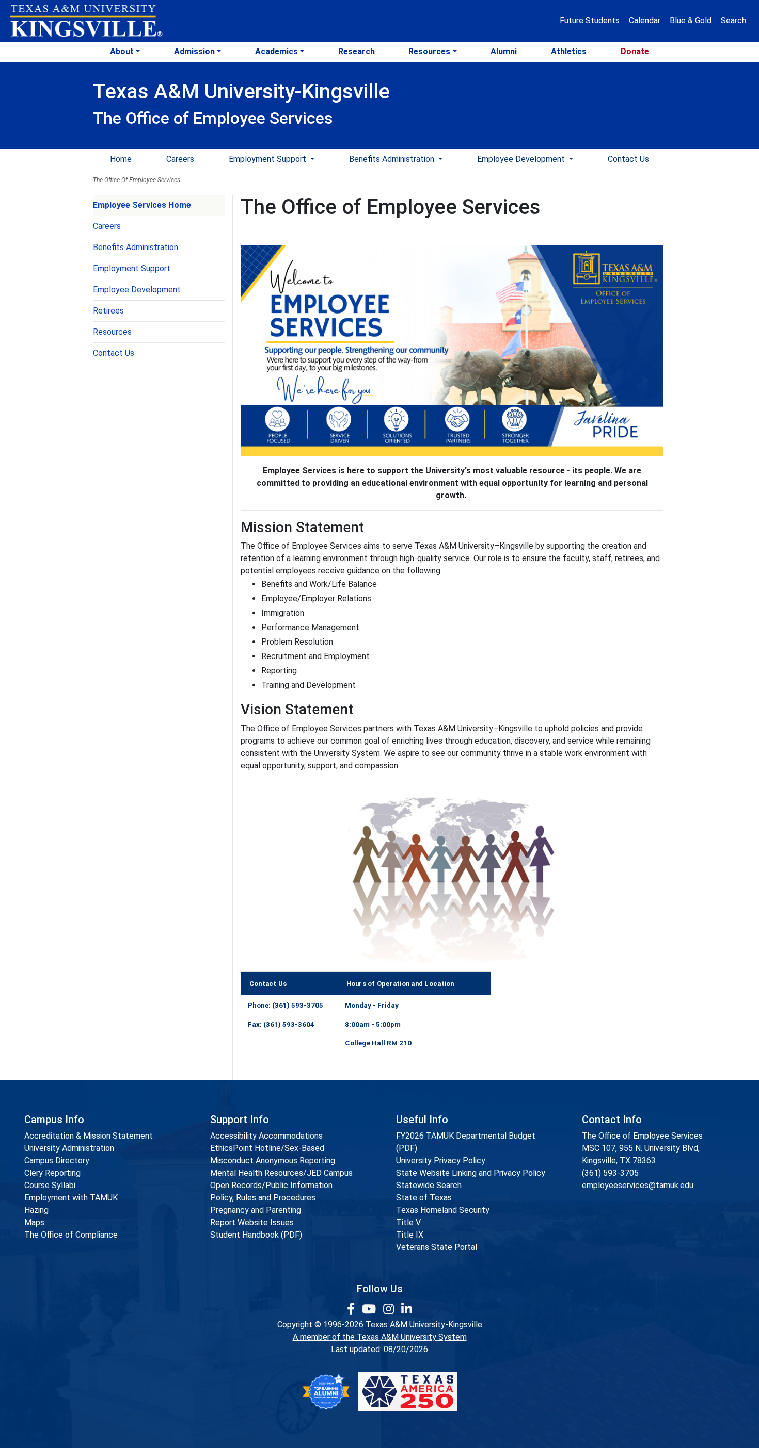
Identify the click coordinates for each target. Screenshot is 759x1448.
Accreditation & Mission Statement (88, 1136)
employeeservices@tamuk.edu (637, 1185)
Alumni (504, 51)
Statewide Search (429, 1185)
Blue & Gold (690, 20)
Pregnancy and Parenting (255, 1210)
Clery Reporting (52, 1173)
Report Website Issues (252, 1222)
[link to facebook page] (352, 1309)
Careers (180, 159)
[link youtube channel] (370, 1309)
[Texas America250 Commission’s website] (407, 1391)
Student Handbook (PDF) (256, 1235)
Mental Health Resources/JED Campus (281, 1173)
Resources (112, 332)
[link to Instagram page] (390, 1309)
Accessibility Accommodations (266, 1136)
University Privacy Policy (440, 1160)
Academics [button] (276, 51)
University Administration (69, 1148)
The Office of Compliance (71, 1235)
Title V (408, 1222)
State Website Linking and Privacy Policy (470, 1173)
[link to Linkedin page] (406, 1309)
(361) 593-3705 (610, 1173)
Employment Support (268, 159)
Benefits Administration (392, 159)
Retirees (108, 311)
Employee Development (522, 159)
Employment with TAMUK (71, 1198)
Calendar (644, 20)
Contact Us (628, 159)
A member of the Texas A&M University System (380, 1337)
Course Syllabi (49, 1185)
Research (356, 51)
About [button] (122, 51)
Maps (34, 1222)
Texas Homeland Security (442, 1210)
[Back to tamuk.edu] (85, 21)
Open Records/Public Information (271, 1185)
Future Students (590, 20)
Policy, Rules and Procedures (262, 1198)
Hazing (36, 1210)
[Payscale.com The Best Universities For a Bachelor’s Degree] (326, 1391)
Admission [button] (194, 51)
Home (121, 159)
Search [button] (733, 20)
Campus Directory (56, 1160)
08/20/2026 (406, 1349)
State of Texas (424, 1198)
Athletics (569, 51)
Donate (635, 51)
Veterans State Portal (436, 1247)
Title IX (409, 1235)
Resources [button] (429, 51)
